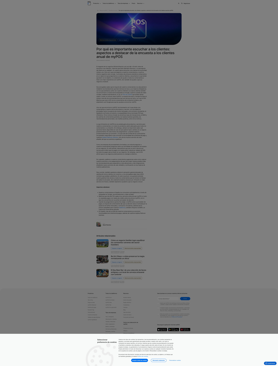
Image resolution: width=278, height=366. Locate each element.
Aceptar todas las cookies (139, 360)
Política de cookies (142, 356)
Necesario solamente (159, 360)
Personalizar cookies (175, 360)
